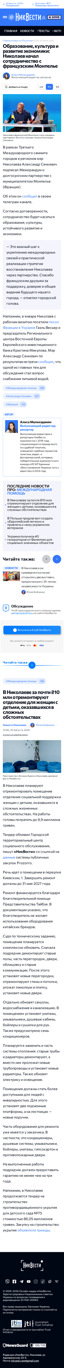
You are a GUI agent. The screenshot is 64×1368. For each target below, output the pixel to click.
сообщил (29, 196)
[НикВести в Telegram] (21, 1282)
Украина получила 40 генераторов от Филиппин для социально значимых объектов (30, 539)
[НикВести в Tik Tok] (43, 1282)
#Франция (12, 404)
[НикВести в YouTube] (28, 1282)
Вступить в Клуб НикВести (34, 629)
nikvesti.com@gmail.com (25, 1360)
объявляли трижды (33, 1230)
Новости (16, 40)
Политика (27, 40)
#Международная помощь (21, 387)
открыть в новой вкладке (15, 734)
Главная (7, 40)
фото (58, 30)
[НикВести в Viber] (7, 1282)
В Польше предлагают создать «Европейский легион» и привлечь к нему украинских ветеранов (30, 523)
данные (9, 857)
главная (10, 30)
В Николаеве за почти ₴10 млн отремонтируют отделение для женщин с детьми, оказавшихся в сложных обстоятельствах (31, 505)
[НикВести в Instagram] (36, 1282)
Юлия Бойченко (45, 724)
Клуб (55, 17)
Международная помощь (29, 491)
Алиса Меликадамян (23, 74)
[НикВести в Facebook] (14, 1282)
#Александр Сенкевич (18, 396)
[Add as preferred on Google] (11, 17)
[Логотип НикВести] (28, 17)
